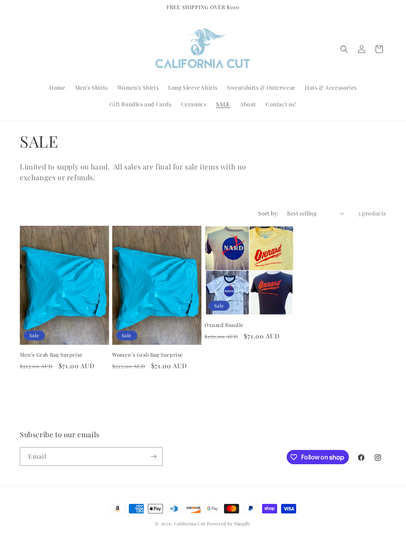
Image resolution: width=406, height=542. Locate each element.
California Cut (190, 524)
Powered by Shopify (229, 524)
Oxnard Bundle (224, 325)
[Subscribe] (153, 456)
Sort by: (268, 213)
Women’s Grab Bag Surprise (147, 355)
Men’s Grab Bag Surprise (51, 355)
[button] (344, 49)
